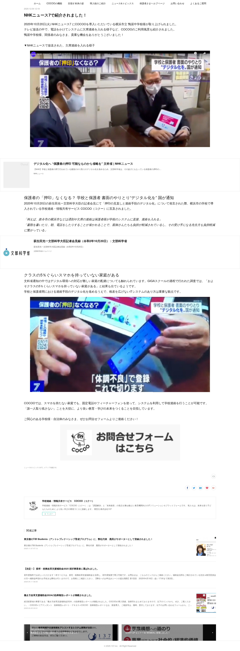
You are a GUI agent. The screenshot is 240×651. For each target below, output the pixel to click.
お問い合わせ (177, 3)
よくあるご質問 (198, 3)
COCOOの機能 (54, 3)
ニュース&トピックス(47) (33, 467)
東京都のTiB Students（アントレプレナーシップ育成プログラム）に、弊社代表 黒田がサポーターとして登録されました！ (88, 539)
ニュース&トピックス (123, 3)
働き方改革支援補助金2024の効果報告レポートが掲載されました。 (58, 595)
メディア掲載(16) (50, 467)
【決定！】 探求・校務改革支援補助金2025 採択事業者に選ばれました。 (61, 568)
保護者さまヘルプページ (152, 3)
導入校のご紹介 (98, 3)
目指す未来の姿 (76, 3)
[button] (37, 3)
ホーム (37, 3)
